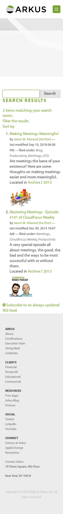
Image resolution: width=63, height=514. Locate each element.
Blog (39, 150)
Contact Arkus (14, 461)
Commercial (13, 381)
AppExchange (14, 448)
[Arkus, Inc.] (28, 9)
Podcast (10, 405)
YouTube (10, 429)
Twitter (9, 419)
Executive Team (15, 343)
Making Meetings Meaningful (34, 134)
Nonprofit (11, 372)
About (9, 334)
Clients (10, 362)
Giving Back (12, 348)
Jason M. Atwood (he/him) (32, 139)
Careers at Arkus (15, 443)
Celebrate (11, 353)
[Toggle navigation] (56, 9)
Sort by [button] (9, 127)
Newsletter (12, 452)
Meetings (34, 156)
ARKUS (10, 329)
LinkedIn (10, 424)
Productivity (18, 156)
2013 (47, 183)
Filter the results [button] (16, 121)
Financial (11, 367)
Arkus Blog (12, 400)
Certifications (13, 338)
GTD (46, 156)
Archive (34, 183)
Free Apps (11, 395)
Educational (12, 377)
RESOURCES (13, 390)
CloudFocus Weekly (23, 239)
